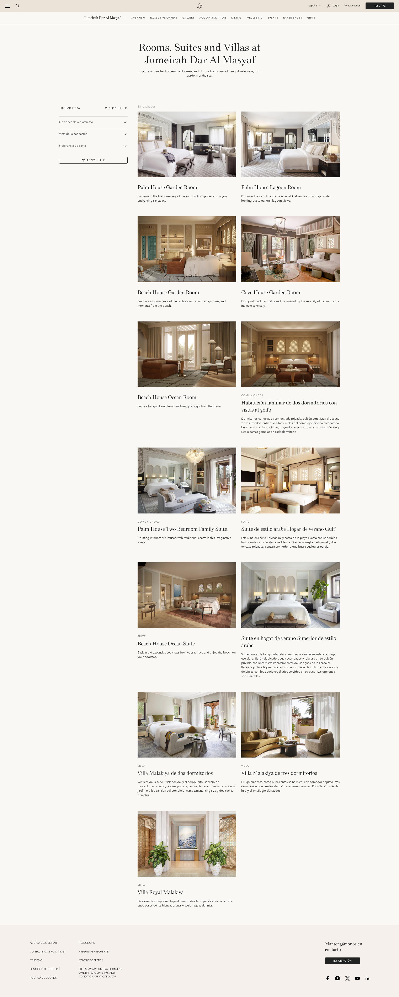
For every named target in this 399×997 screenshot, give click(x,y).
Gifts (311, 18)
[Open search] (17, 5)
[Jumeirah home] (199, 5)
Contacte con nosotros (47, 952)
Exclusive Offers (163, 18)
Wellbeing (254, 18)
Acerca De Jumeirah (43, 943)
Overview (138, 18)
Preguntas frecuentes (94, 952)
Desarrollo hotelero (45, 969)
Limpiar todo (70, 108)
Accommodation (213, 18)
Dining (236, 18)
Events (273, 18)
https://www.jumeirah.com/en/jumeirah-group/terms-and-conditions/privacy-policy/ (101, 973)
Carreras (36, 960)
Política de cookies (43, 978)
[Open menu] (7, 5)
